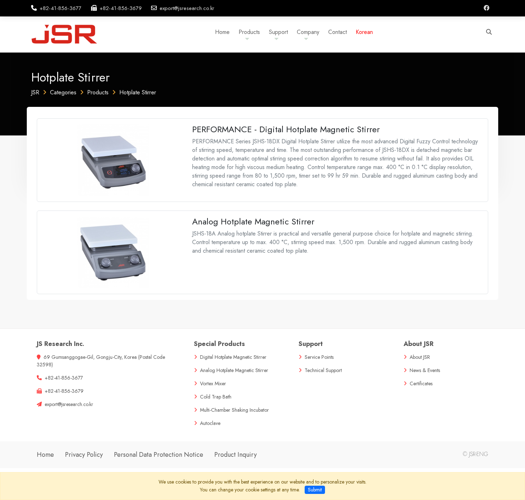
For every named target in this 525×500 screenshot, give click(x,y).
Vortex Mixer (213, 383)
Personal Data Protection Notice (158, 454)
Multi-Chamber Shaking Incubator (234, 410)
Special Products (219, 343)
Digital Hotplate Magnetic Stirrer (233, 357)
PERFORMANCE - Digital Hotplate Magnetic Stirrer (286, 129)
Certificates (421, 383)
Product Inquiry (235, 454)
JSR (35, 92)
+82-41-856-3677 (60, 8)
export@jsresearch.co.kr (187, 8)
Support (311, 343)
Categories (63, 92)
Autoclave (210, 423)
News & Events (425, 370)
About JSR (419, 343)
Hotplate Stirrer (137, 92)
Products (98, 92)
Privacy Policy (84, 454)
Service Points (319, 357)
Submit (315, 489)
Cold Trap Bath (215, 396)
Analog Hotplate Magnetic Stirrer (253, 221)
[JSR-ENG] (71, 34)
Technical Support (323, 370)
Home (45, 454)
